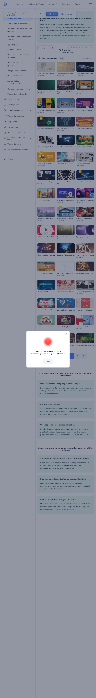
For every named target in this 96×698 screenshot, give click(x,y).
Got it (48, 362)
